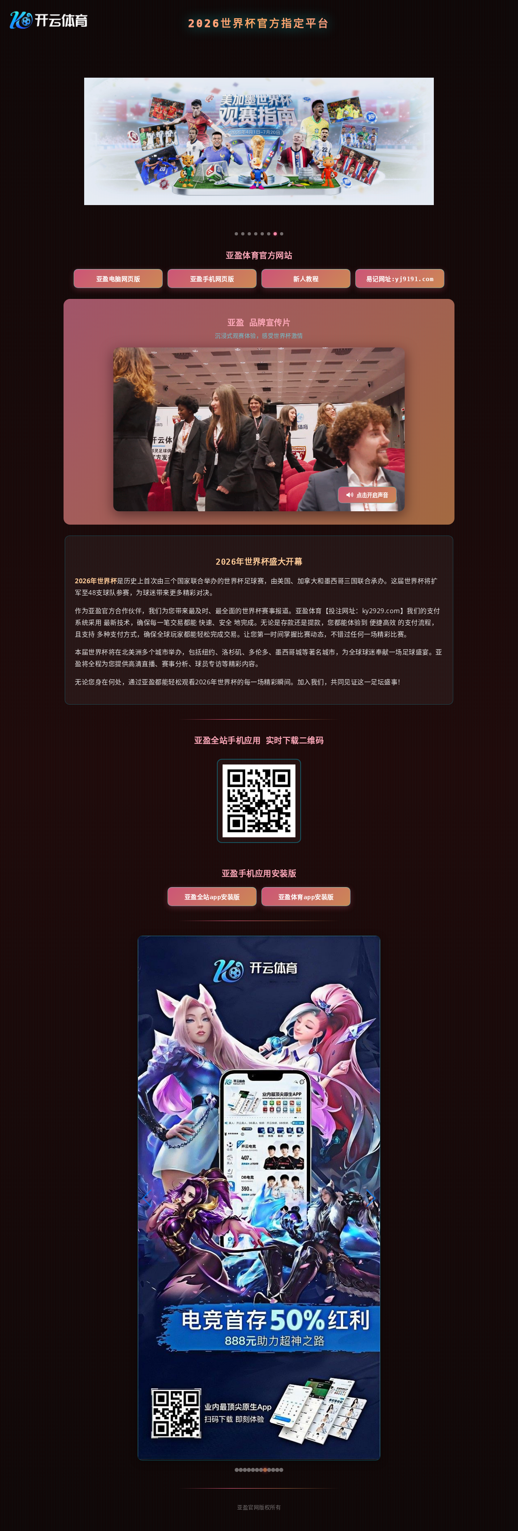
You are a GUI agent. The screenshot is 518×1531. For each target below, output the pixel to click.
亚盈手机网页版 (212, 279)
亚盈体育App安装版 (306, 897)
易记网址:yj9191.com (400, 279)
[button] (147, 1198)
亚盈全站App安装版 (212, 897)
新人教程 (305, 279)
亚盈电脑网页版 (118, 279)
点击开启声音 (372, 495)
